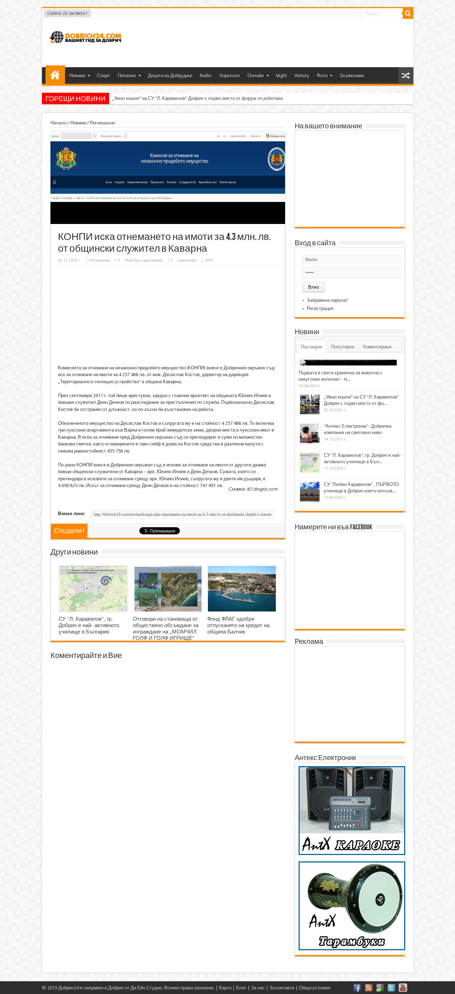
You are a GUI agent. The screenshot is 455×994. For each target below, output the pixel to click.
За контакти (281, 987)
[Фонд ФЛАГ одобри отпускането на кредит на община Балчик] (242, 588)
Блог (241, 987)
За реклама (351, 75)
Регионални (102, 122)
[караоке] (352, 853)
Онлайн (255, 75)
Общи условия (314, 987)
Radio (206, 75)
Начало (55, 74)
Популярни (342, 346)
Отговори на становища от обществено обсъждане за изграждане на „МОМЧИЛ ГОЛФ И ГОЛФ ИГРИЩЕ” (165, 628)
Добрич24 (68, 987)
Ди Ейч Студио (146, 987)
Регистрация (320, 308)
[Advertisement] (278, 42)
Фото (322, 75)
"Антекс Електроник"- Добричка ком (150, 98)
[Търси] (408, 13)
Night (281, 75)
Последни (311, 346)
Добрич (116, 987)
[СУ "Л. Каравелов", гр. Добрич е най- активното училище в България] (93, 588)
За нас (258, 987)
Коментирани (377, 346)
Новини (77, 75)
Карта (225, 987)
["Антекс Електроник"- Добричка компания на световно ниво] (310, 433)
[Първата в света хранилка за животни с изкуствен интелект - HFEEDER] (348, 362)
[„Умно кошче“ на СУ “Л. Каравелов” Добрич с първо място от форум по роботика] (310, 404)
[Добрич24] (86, 46)
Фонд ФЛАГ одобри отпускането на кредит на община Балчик (238, 625)
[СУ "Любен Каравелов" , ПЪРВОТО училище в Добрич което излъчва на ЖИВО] (310, 492)
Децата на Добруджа (170, 75)
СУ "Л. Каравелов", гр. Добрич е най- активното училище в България (89, 625)
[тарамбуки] (352, 948)
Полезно (127, 75)
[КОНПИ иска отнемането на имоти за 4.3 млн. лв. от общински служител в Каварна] (167, 222)
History (302, 75)
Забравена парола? (327, 300)
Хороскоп (229, 75)
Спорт (103, 75)
